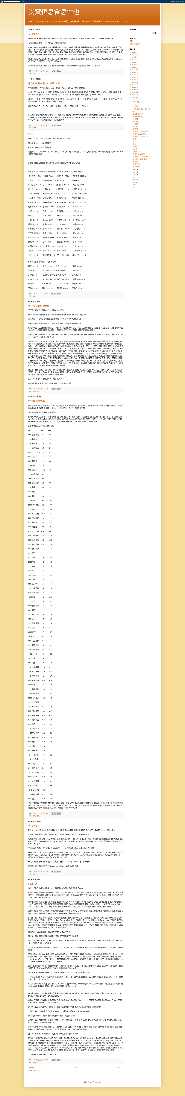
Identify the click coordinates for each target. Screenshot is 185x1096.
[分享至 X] (56, 71)
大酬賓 (135, 149)
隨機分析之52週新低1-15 (140, 156)
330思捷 (32, 884)
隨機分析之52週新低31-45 (140, 134)
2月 (134, 187)
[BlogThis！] (54, 71)
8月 (134, 172)
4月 (134, 182)
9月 (134, 170)
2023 (133, 59)
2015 (133, 79)
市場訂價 (135, 124)
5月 (134, 180)
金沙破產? (33, 34)
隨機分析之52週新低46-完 (140, 131)
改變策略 (135, 161)
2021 (133, 64)
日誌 (34, 73)
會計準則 (135, 126)
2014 (133, 82)
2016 (133, 77)
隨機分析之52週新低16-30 (140, 136)
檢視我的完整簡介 (135, 44)
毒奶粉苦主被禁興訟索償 (140, 159)
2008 (133, 97)
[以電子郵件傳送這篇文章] (52, 71)
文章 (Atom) (35, 1071)
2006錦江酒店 (137, 151)
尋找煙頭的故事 (36, 401)
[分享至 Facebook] (58, 71)
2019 (133, 69)
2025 (133, 54)
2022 (133, 62)
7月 (134, 175)
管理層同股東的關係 (38, 306)
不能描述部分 (36, 391)
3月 (134, 185)
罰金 (134, 141)
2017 (133, 74)
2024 (133, 57)
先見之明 (135, 129)
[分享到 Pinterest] (60, 71)
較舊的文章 (120, 1067)
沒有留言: (46, 71)
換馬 (30, 134)
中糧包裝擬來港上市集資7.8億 (44, 83)
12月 (135, 99)
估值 (134, 139)
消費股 (35, 127)
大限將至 (33, 825)
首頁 (76, 1067)
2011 (133, 89)
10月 (135, 104)
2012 (133, 87)
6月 (134, 177)
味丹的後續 (136, 164)
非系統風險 (136, 166)
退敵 (134, 144)
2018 (133, 72)
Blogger (98, 1082)
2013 (133, 84)
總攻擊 (135, 146)
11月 (135, 102)
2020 (133, 67)
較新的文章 (32, 1067)
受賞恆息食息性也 (54, 12)
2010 (133, 92)
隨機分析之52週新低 (139, 154)
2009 (133, 94)
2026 (133, 52)
